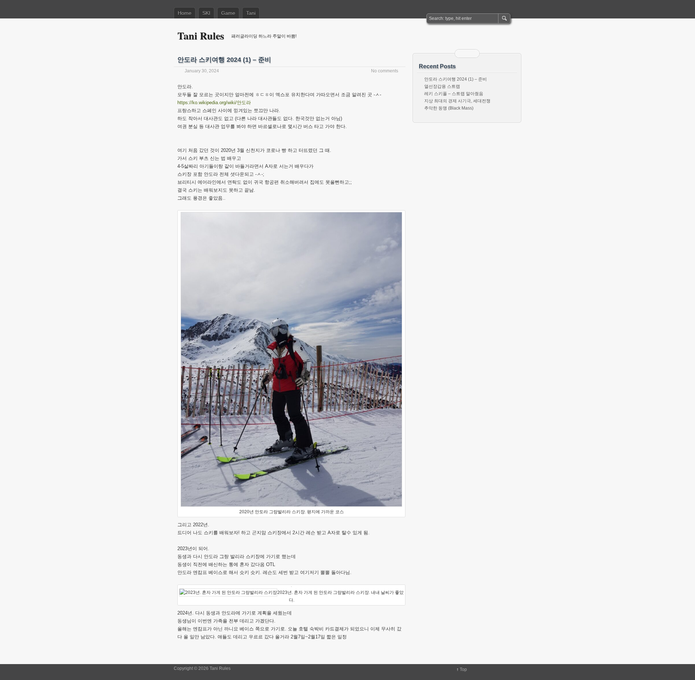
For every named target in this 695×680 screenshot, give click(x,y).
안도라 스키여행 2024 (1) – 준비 (224, 59)
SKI (206, 13)
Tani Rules (200, 35)
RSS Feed (462, 53)
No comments (384, 70)
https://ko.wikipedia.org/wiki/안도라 (214, 102)
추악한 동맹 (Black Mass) (448, 108)
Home (184, 13)
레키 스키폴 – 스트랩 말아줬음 (453, 93)
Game (228, 13)
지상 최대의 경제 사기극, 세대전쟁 (457, 100)
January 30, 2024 (202, 70)
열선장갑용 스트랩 (442, 86)
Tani (251, 13)
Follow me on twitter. (471, 53)
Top (463, 669)
